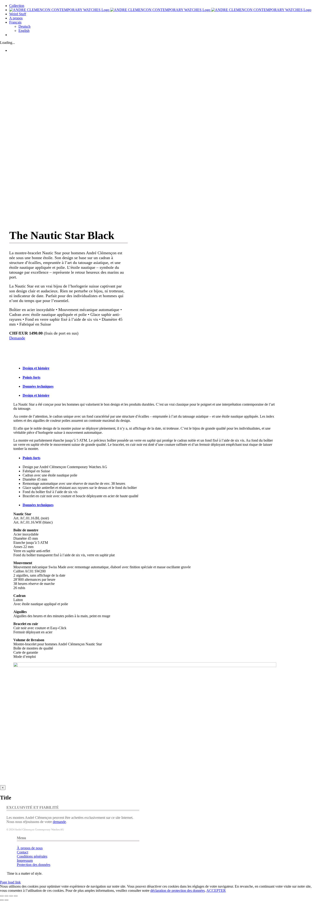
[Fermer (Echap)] (16, 896)
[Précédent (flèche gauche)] (2, 900)
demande (59, 822)
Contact (22, 852)
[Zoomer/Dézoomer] (2, 896)
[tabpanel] (144, 426)
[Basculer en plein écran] (6, 896)
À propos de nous (30, 848)
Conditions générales (32, 856)
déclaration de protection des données (177, 890)
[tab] (149, 368)
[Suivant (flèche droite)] (6, 900)
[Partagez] (11, 896)
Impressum (25, 860)
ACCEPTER (216, 890)
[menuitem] (15, 22)
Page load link (10, 882)
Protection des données (33, 865)
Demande (17, 338)
